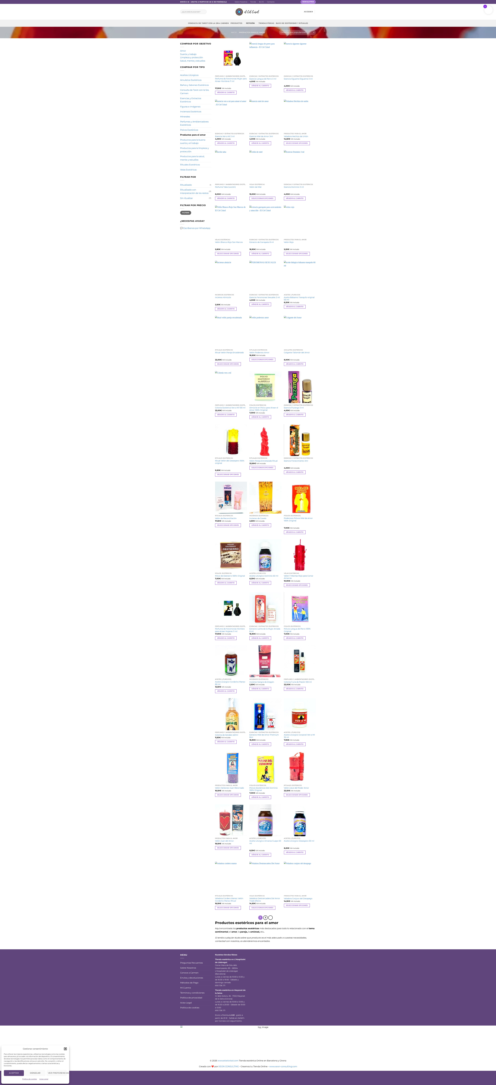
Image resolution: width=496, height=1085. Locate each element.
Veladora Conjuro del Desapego (298, 898)
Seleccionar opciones (297, 143)
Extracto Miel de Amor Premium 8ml (264, 736)
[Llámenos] (289, 2)
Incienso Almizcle (223, 297)
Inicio (234, 32)
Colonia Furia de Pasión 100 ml (298, 682)
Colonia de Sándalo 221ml (226, 735)
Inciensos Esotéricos (190, 111)
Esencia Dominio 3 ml (294, 187)
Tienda (253, 2)
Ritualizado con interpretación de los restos (194, 191)
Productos (236, 23)
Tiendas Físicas (266, 23)
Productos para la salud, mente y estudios (192, 158)
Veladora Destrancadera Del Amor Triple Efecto (264, 899)
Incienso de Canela (257, 518)
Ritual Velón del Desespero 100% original (229, 462)
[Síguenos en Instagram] (279, 2)
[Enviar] (204, 12)
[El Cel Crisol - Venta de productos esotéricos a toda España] (248, 11)
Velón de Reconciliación (226, 518)
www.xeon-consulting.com (283, 1066)
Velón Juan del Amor (224, 841)
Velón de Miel (255, 187)
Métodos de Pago (189, 982)
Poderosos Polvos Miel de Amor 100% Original (298, 519)
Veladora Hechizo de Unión (296, 136)
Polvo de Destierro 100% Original (230, 576)
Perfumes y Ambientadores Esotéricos (194, 123)
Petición (250, 23)
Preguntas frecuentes (191, 963)
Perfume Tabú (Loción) (225, 187)
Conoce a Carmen (189, 973)
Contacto (270, 2)
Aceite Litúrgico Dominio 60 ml (263, 576)
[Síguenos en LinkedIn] (294, 2)
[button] (65, 1049)
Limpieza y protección (191, 57)
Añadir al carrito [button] (226, 92)
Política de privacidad (191, 997)
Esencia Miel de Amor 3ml (261, 136)
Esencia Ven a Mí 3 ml (225, 136)
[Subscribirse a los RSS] (292, 2)
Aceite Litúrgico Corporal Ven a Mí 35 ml (299, 736)
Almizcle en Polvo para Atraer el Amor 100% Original (263, 409)
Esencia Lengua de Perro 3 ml (262, 79)
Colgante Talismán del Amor (297, 352)
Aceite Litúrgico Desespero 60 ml (299, 841)
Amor (183, 51)
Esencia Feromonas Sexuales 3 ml (264, 297)
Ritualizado (186, 185)
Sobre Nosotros (241, 2)
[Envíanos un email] (287, 2)
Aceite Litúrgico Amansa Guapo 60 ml (265, 842)
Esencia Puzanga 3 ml (294, 408)
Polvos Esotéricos (189, 130)
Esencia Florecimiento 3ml (296, 461)
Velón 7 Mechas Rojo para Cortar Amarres (298, 577)
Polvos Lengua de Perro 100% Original (297, 630)
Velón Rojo (289, 242)
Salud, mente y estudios (192, 61)
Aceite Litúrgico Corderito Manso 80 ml (230, 683)
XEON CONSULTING (228, 1066)
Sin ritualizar (186, 198)
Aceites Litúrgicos (189, 75)
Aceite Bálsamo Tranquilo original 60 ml (299, 298)
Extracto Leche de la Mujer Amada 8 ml (264, 630)
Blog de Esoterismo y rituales (292, 23)
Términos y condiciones (192, 993)
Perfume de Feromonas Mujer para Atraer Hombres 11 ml (231, 80)
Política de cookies (29, 1079)
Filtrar (185, 213)
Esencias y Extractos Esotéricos (190, 100)
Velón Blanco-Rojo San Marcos (229, 242)
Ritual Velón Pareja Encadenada (229, 352)
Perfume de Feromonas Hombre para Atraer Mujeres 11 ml (230, 630)
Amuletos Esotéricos (191, 80)
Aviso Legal (43, 1079)
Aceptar (14, 1073)
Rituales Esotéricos (190, 164)
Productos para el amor (193, 135)
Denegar (35, 1073)
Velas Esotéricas (188, 170)
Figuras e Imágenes (190, 106)
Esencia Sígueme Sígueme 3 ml (298, 79)
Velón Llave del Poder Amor (296, 788)
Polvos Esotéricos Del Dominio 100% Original (263, 789)
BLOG (261, 2)
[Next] (270, 917)
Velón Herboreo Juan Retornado (229, 788)
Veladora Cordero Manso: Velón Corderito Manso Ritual (229, 899)
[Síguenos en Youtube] (297, 2)
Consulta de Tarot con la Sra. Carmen (208, 23)
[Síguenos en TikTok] (282, 2)
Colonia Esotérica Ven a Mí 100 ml (230, 408)
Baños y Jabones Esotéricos (194, 85)
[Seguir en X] (284, 2)
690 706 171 (220, 985)
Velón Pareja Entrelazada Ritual (263, 461)
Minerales (185, 116)
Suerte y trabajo (188, 54)
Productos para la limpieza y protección (194, 150)
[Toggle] (209, 164)
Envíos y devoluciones (191, 978)
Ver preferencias (57, 1073)
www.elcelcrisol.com (228, 1060)
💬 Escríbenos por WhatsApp (195, 228)
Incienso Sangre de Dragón (261, 682)
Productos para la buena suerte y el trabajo (192, 141)
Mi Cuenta (185, 988)
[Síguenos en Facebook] (277, 2)
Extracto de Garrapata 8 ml (261, 242)
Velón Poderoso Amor (259, 352)
